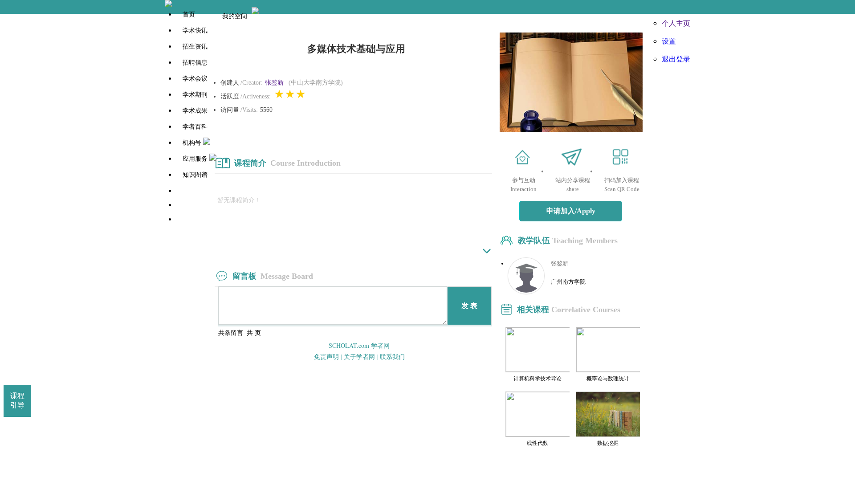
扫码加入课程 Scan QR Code (621, 184)
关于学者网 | (361, 356)
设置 (669, 40)
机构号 (192, 142)
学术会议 (195, 78)
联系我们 (392, 356)
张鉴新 (274, 82)
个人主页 (676, 23)
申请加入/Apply (570, 211)
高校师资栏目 (199, 205)
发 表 (469, 306)
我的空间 (234, 16)
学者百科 (195, 126)
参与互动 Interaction (523, 184)
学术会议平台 (199, 219)
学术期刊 (195, 94)
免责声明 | (328, 356)
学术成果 (195, 110)
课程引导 (17, 400)
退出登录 (676, 58)
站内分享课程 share (572, 184)
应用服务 (195, 158)
